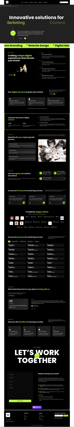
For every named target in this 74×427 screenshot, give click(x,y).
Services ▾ (31, 2)
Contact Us (40, 2)
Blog (25, 419)
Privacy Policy (41, 419)
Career (40, 418)
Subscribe (65, 415)
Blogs (36, 2)
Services (25, 418)
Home (22, 2)
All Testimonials (11, 295)
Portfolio (45, 2)
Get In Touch (20, 38)
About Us (26, 2)
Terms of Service (41, 416)
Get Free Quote (43, 108)
